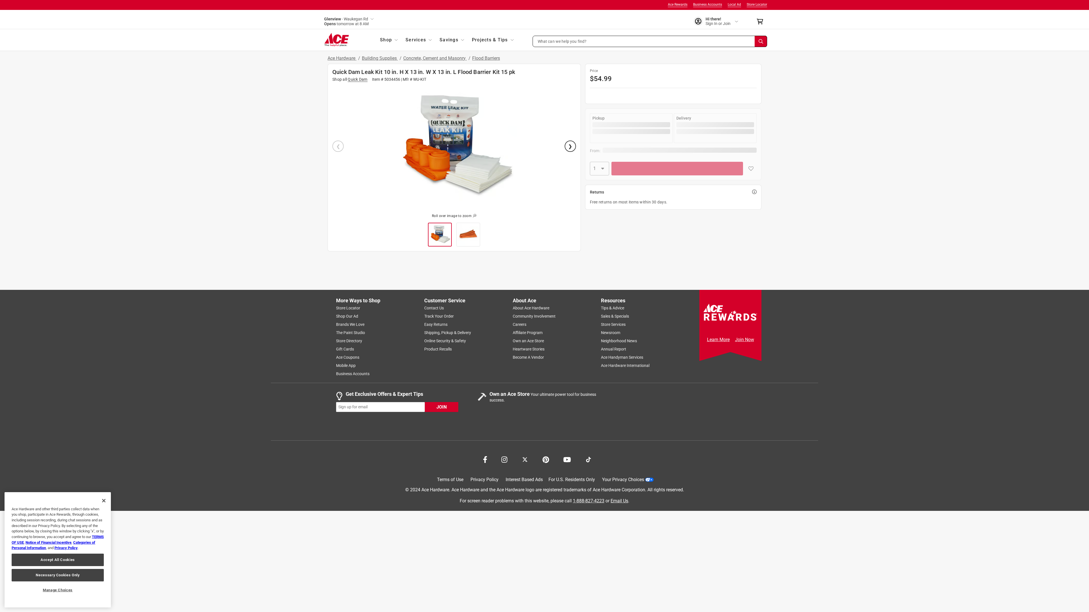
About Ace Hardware (531, 308)
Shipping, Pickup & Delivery (447, 332)
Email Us (619, 500)
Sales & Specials (615, 316)
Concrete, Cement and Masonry (435, 58)
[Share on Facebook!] (485, 459)
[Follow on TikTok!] (588, 459)
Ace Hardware (342, 58)
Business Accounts (707, 5)
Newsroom (610, 332)
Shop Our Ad (347, 316)
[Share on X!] (525, 459)
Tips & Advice (612, 308)
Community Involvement (534, 316)
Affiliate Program (528, 332)
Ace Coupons (347, 357)
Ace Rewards (677, 5)
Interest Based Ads (524, 479)
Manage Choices (58, 590)
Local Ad (734, 5)
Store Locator (757, 5)
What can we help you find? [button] (562, 41)
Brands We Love (350, 324)
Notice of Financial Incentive (48, 542)
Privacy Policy (484, 479)
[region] (58, 549)
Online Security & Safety (445, 341)
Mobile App (346, 365)
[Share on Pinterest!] (546, 459)
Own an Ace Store (528, 341)
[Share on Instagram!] (504, 459)
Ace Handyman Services (622, 357)
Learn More (718, 339)
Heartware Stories (528, 349)
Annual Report (613, 349)
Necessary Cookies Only (57, 575)
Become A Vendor (528, 357)
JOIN (441, 407)
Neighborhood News (619, 341)
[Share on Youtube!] (567, 459)
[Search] (761, 41)
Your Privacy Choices (623, 479)
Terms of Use (450, 479)
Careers (519, 324)
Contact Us (434, 308)
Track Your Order (439, 316)
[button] (650, 41)
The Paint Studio (350, 332)
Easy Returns (436, 324)
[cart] (761, 21)
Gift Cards (345, 349)
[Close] (104, 500)
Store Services (613, 324)
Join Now (744, 339)
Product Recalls (438, 349)
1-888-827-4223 (588, 500)
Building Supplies (380, 58)
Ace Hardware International (625, 365)
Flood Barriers (486, 58)
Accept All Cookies (58, 560)
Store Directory (349, 341)
